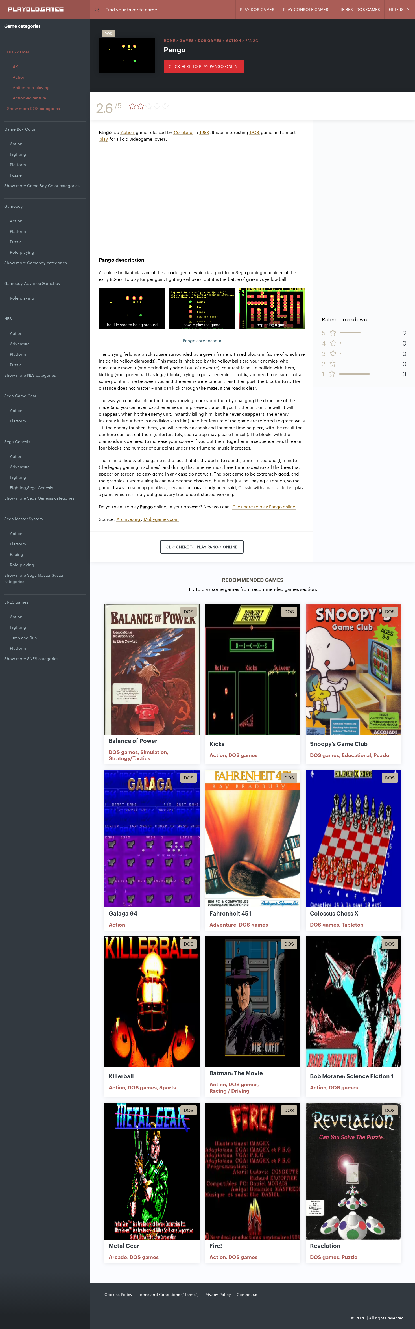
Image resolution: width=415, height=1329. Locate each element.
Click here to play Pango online (204, 66)
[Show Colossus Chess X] (353, 839)
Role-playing (22, 252)
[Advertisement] (202, 199)
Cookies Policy (118, 1294)
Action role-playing (31, 87)
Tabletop (353, 924)
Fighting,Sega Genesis (31, 487)
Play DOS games (257, 9)
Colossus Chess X (334, 913)
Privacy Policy (217, 1294)
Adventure (20, 343)
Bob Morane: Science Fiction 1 (352, 1076)
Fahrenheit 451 (230, 913)
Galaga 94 (123, 913)
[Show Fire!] (252, 1172)
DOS (254, 132)
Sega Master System (23, 518)
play (103, 139)
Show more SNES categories (31, 658)
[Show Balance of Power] (152, 673)
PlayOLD (36, 9)
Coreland (183, 132)
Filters (396, 9)
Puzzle (16, 175)
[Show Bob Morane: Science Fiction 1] (353, 1005)
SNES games (16, 602)
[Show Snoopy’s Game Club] (353, 673)
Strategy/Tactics (129, 758)
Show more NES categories (30, 375)
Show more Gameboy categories (35, 262)
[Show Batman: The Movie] (252, 1005)
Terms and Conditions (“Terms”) (168, 1294)
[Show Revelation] (353, 1172)
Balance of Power (133, 740)
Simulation (153, 751)
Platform (18, 164)
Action (19, 77)
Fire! (215, 1245)
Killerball (121, 1076)
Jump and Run (23, 637)
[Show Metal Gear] (152, 1172)
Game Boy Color (20, 129)
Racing (16, 554)
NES (8, 318)
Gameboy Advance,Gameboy (32, 283)
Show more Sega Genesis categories (39, 498)
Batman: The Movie (236, 1073)
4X (15, 66)
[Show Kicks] (252, 673)
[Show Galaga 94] (152, 839)
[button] (97, 9)
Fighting (18, 154)
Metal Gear (124, 1245)
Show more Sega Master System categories (35, 578)
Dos (108, 33)
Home (169, 40)
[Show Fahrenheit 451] (252, 839)
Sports (167, 1087)
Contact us (247, 1294)
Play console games (305, 9)
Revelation (325, 1245)
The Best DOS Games (358, 9)
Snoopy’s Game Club (339, 743)
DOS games (18, 52)
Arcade (118, 1256)
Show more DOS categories (33, 108)
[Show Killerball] (152, 1005)
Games (187, 40)
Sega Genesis (17, 441)
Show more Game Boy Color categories (42, 185)
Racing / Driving (229, 1090)
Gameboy (13, 206)
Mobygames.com (161, 519)
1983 (204, 132)
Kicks (216, 743)
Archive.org (128, 519)
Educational (356, 754)
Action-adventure (29, 98)
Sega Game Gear (20, 395)
